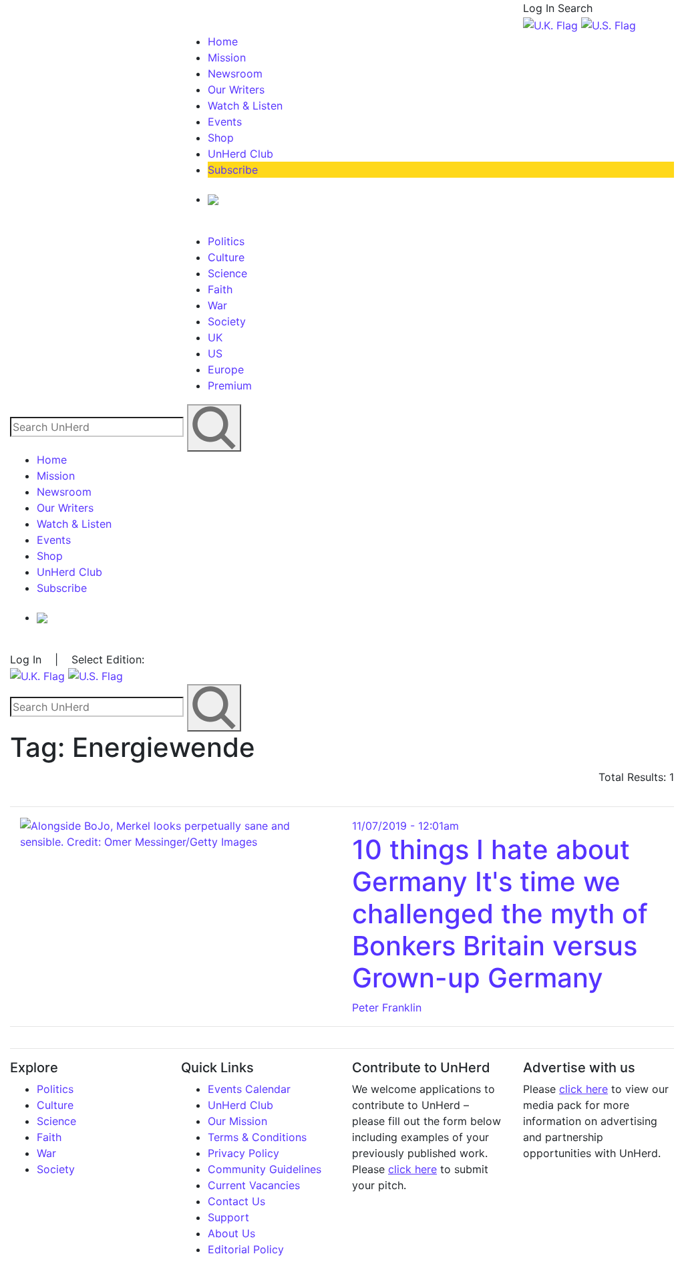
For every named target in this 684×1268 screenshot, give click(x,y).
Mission (227, 57)
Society (227, 321)
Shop (221, 137)
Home (223, 41)
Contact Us (236, 1201)
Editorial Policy (246, 1249)
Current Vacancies (254, 1185)
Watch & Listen (245, 105)
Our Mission (237, 1121)
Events (225, 121)
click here (412, 1169)
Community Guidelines (264, 1169)
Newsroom (235, 73)
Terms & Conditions (257, 1137)
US (215, 353)
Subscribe (233, 169)
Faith (220, 289)
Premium (230, 385)
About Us (231, 1233)
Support (228, 1217)
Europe (226, 369)
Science (227, 273)
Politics (226, 241)
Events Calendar (249, 1089)
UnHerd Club (240, 153)
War (217, 305)
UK (215, 337)
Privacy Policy (243, 1153)
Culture (226, 257)
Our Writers (236, 89)
